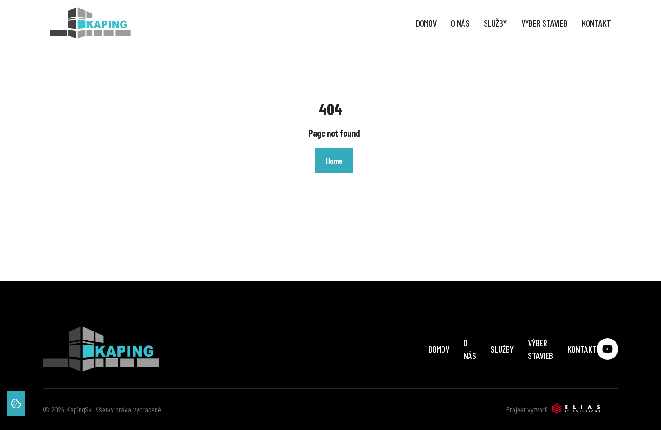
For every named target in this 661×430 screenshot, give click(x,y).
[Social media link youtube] (607, 349)
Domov (426, 23)
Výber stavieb (544, 23)
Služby (495, 23)
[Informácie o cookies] (16, 403)
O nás (460, 23)
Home (334, 161)
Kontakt (596, 23)
